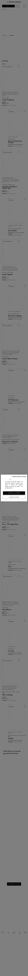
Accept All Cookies (14, 493)
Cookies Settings (14, 497)
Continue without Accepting (19, 476)
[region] (14, 488)
